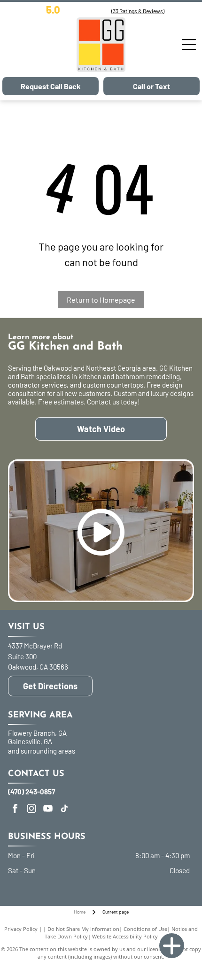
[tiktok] (64, 809)
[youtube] (48, 809)
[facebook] (15, 809)
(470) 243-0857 (31, 791)
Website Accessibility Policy (125, 936)
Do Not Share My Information (83, 928)
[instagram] (31, 809)
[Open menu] (189, 45)
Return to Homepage (101, 299)
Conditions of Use (145, 928)
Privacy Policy (21, 928)
